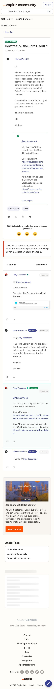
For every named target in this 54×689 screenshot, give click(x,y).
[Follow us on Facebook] (22, 672)
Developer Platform (27, 643)
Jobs (27, 652)
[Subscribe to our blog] (32, 672)
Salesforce (13, 208)
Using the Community (17, 554)
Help (27, 639)
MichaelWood (21, 59)
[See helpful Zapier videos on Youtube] (42, 672)
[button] (48, 4)
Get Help (5, 19)
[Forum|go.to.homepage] (20, 5)
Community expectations (19, 558)
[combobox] (27, 11)
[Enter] (4, 11)
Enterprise (27, 656)
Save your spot (14, 529)
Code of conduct (15, 549)
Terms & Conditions (17, 626)
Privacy (40, 685)
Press (27, 648)
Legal (31, 685)
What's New (7, 25)
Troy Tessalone (19, 275)
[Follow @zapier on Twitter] (37, 672)
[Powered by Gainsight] (27, 620)
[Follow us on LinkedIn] (27, 672)
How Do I (9, 32)
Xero (25, 208)
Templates (27, 660)
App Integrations (27, 665)
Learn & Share (23, 19)
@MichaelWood (29, 141)
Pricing (27, 635)
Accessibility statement (36, 626)
